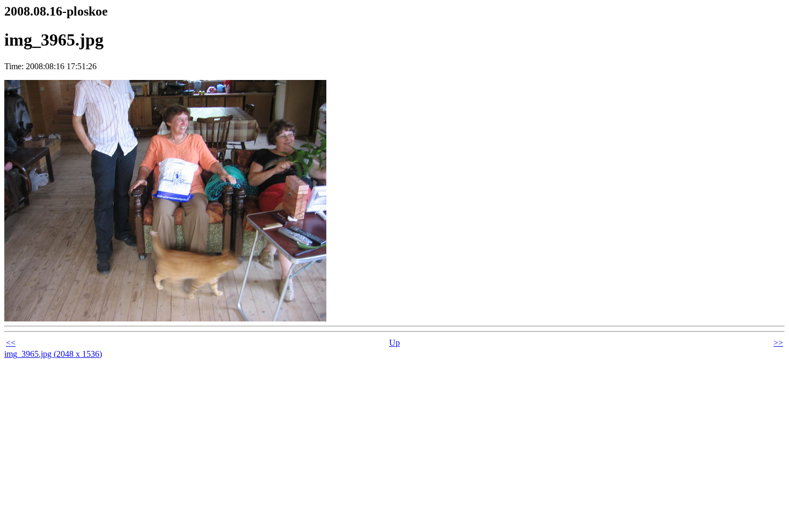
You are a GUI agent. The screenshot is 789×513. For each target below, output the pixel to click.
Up (394, 342)
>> (778, 342)
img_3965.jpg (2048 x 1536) (53, 353)
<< (11, 342)
